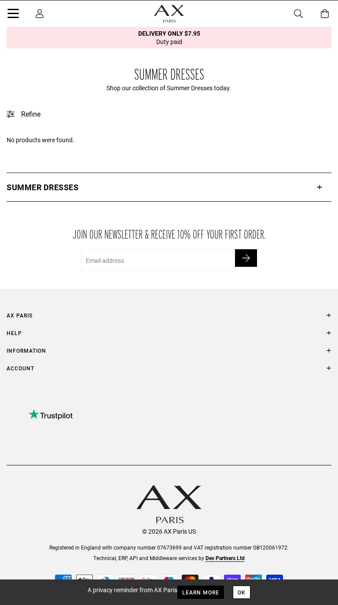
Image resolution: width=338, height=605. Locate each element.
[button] (169, 187)
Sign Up (246, 258)
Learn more (200, 592)
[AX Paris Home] (169, 13)
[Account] (39, 13)
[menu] (13, 15)
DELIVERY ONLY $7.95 (169, 37)
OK (242, 592)
